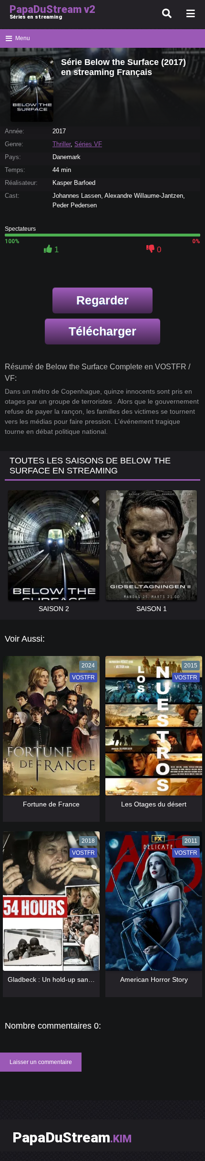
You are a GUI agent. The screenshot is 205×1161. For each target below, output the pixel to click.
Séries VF (88, 144)
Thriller (61, 144)
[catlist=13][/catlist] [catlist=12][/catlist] (50, 729)
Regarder (102, 300)
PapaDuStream (72, 1137)
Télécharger (102, 331)
